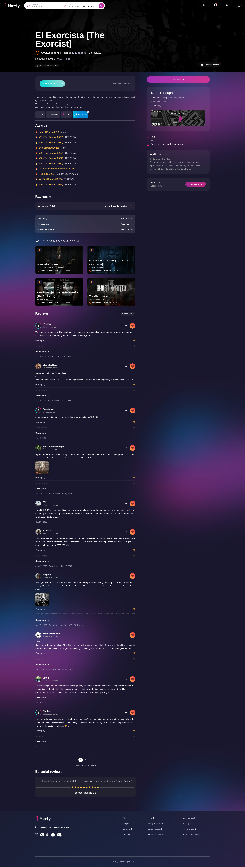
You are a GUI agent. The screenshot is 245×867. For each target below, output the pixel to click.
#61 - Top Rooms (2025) (51, 137)
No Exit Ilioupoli (44, 58)
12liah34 (47, 324)
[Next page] (90, 760)
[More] (61, 83)
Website (155, 105)
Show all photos (212, 65)
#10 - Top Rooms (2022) (51, 158)
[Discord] (59, 835)
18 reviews (95, 52)
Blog (125, 823)
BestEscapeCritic (51, 633)
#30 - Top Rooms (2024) (51, 142)
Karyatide (47, 574)
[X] (36, 834)
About (125, 818)
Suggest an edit (197, 184)
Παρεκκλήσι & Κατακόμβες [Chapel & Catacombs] (110, 262)
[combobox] (84, 6)
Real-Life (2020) (47, 174)
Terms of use (188, 829)
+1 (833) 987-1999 (191, 834)
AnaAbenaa (48, 409)
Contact (126, 834)
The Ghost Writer (99, 296)
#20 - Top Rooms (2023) (51, 153)
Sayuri (46, 678)
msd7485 (47, 530)
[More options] (126, 326)
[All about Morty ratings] (50, 197)
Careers (126, 829)
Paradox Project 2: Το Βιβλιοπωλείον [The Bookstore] (57, 294)
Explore (203, 8)
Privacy (186, 823)
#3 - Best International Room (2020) (56, 169)
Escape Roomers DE (85, 793)
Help (150, 818)
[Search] (101, 5)
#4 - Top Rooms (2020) (50, 179)
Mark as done (49, 83)
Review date (127, 314)
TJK (45, 502)
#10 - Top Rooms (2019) (51, 184)
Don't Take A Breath (48, 264)
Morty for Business (156, 823)
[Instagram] (42, 834)
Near (71, 4)
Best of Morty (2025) (49, 132)
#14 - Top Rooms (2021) (51, 163)
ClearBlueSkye (50, 365)
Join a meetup (154, 829)
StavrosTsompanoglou (54, 446)
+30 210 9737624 (159, 101)
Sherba (46, 711)
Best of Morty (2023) (49, 148)
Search (35, 4)
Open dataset (189, 818)
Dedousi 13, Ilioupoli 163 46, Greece (167, 97)
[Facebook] (53, 835)
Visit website (178, 79)
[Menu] (239, 5)
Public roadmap (155, 834)
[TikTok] (47, 835)
